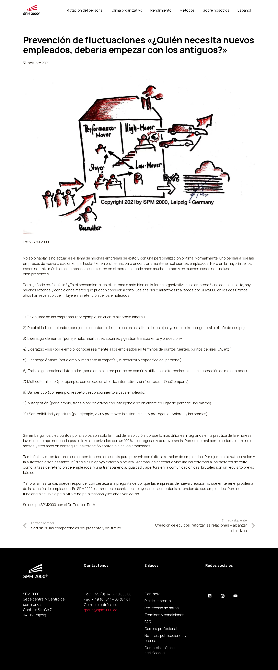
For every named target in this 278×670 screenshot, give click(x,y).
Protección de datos (161, 607)
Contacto (152, 593)
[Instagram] (222, 596)
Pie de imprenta (157, 600)
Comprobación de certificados (159, 650)
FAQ (147, 621)
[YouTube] (235, 596)
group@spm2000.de (100, 609)
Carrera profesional (160, 628)
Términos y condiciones (164, 614)
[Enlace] (31, 10)
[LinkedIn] (210, 596)
